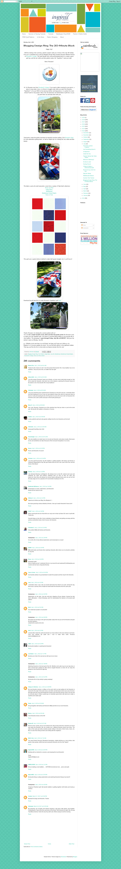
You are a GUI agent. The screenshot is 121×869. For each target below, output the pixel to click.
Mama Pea (31, 365)
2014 (83, 128)
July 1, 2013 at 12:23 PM (38, 448)
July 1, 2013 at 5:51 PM (37, 607)
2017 (83, 122)
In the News (40, 37)
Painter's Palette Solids (80, 34)
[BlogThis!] (45, 352)
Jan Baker (31, 653)
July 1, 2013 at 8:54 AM (40, 390)
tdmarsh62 (31, 377)
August (85, 141)
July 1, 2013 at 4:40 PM (41, 594)
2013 (83, 130)
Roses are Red (37, 355)
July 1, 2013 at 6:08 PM (41, 617)
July (84, 144)
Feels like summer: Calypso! (88, 146)
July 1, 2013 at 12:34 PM (39, 458)
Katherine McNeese (33, 486)
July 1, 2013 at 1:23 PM (39, 471)
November (86, 135)
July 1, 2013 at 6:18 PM (37, 643)
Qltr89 (29, 547)
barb (29, 630)
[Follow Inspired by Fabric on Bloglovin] (88, 110)
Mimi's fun (31, 738)
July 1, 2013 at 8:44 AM (41, 377)
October (85, 137)
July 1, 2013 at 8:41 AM (40, 365)
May (84, 186)
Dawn (29, 703)
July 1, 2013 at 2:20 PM (41, 527)
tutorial (42, 355)
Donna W (30, 723)
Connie (30, 796)
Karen (29, 448)
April (84, 188)
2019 (83, 117)
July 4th (52, 354)
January (85, 195)
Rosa (29, 559)
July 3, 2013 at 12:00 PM (41, 750)
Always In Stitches (33, 687)
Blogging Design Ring (33, 354)
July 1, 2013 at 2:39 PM (41, 537)
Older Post (71, 844)
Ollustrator (63, 856)
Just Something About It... (89, 149)
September (86, 139)
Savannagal (31, 436)
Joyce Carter (31, 572)
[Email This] (43, 352)
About (62, 37)
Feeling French (87, 164)
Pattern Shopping (52, 37)
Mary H (30, 405)
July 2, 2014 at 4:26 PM (41, 784)
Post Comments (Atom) (36, 846)
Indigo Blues (47, 354)
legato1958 (31, 750)
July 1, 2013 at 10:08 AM (38, 416)
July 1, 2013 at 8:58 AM (39, 405)
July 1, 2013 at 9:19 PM (41, 677)
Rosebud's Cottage (31, 56)
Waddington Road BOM (63, 34)
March (85, 191)
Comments (85, 228)
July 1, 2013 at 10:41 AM (41, 436)
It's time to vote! (87, 162)
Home (24, 34)
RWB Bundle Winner (88, 175)
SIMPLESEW (31, 764)
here (60, 300)
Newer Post (27, 844)
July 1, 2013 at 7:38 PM (41, 663)
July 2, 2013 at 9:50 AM (38, 713)
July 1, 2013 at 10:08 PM (45, 687)
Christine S (31, 527)
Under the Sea (87, 153)
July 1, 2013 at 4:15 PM (37, 582)
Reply (29, 372)
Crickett (30, 458)
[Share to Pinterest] (50, 352)
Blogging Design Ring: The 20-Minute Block (90, 180)
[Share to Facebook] (48, 352)
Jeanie (30, 416)
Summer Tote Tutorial (88, 178)
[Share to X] (46, 352)
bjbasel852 (31, 774)
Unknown (30, 390)
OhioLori (30, 498)
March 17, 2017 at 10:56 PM (40, 796)
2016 (83, 124)
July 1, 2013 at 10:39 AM (40, 426)
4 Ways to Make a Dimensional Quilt (88, 167)
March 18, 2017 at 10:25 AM (41, 806)
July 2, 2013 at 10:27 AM (40, 723)
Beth (29, 607)
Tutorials (50, 34)
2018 (83, 119)
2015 (83, 126)
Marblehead (57, 354)
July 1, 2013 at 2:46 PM (37, 559)
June (84, 184)
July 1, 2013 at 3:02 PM (42, 572)
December (86, 132)
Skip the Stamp (87, 173)
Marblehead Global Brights (67, 354)
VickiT (29, 511)
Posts (84, 225)
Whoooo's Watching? (88, 159)
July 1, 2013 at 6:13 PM (37, 630)
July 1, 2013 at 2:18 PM (38, 511)
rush (29, 582)
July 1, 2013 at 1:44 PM (45, 486)
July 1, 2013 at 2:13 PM (39, 498)
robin (29, 643)
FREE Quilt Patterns (28, 37)
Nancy (30, 713)
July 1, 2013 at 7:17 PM (40, 653)
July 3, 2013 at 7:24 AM (40, 738)
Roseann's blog (69, 137)
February (85, 193)
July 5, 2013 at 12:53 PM (41, 774)
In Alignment (86, 151)
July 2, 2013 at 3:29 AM (38, 703)
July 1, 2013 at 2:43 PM (38, 547)
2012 (83, 198)
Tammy (30, 471)
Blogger (75, 856)
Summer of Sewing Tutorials (37, 34)
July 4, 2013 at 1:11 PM (41, 764)
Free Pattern (41, 354)
